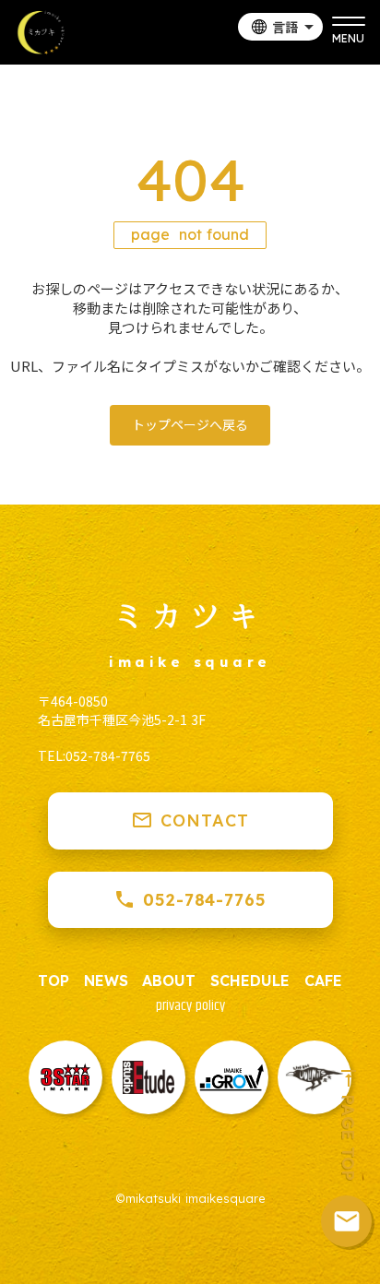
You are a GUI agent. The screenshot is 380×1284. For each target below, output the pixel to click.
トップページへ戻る (190, 424)
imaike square (190, 662)
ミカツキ (190, 614)
